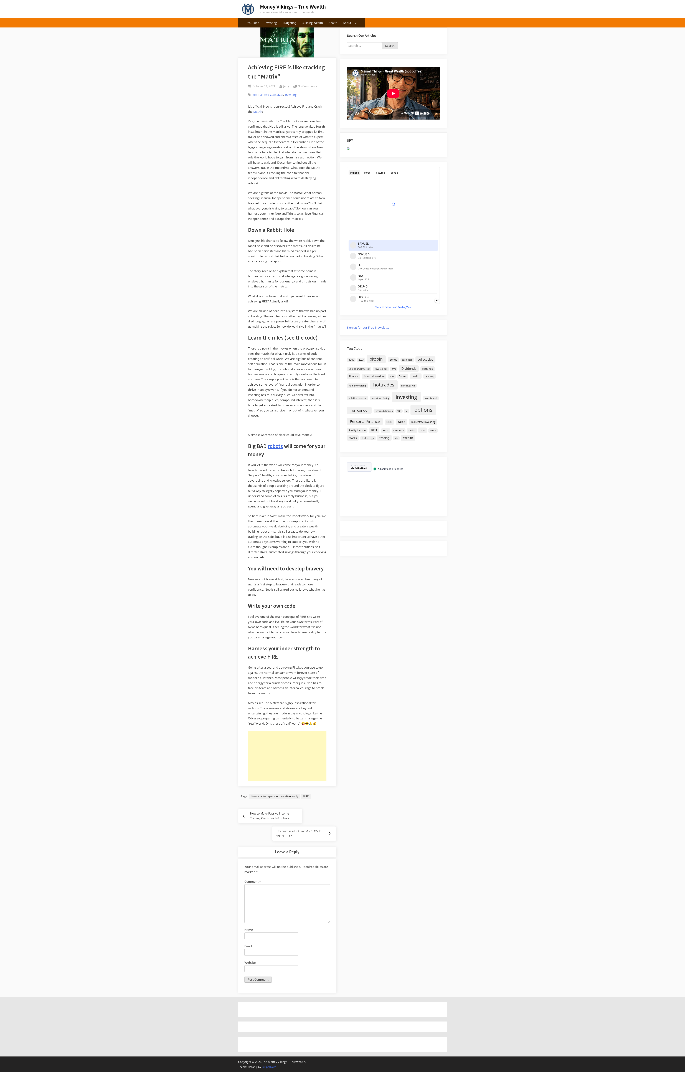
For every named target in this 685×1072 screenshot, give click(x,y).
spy (422, 430)
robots (275, 446)
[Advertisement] (287, 756)
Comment (252, 881)
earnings (427, 368)
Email (248, 946)
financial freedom (374, 376)
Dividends (408, 368)
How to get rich (408, 386)
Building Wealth (312, 23)
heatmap (429, 376)
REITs (386, 430)
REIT (374, 430)
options (423, 409)
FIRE (306, 796)
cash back (407, 359)
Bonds (393, 359)
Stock (433, 430)
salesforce (398, 430)
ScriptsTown (269, 1067)
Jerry (286, 86)
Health (332, 23)
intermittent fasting (380, 398)
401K (351, 359)
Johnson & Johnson (384, 411)
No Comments (307, 86)
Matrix (257, 112)
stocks (353, 438)
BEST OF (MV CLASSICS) (267, 95)
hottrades (383, 385)
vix (396, 438)
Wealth (408, 438)
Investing (271, 23)
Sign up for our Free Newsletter (369, 327)
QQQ (389, 422)
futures (403, 376)
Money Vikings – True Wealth (293, 6)
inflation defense (357, 398)
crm (394, 368)
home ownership (358, 385)
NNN (399, 411)
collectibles (425, 359)
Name (248, 930)
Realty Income (357, 430)
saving (412, 430)
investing (406, 396)
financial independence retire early (274, 796)
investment (431, 398)
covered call (380, 368)
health (415, 376)
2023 (361, 359)
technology (368, 438)
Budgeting (289, 23)
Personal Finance (365, 421)
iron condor (359, 410)
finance (353, 376)
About (347, 23)
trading (384, 438)
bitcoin (376, 359)
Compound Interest (359, 368)
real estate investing (423, 422)
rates (401, 422)
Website (250, 962)
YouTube (253, 23)
